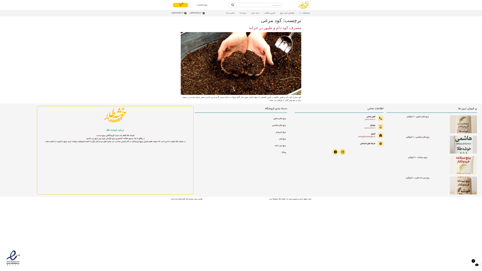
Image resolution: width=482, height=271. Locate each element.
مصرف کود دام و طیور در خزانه (275, 27)
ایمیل (373, 133)
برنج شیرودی (281, 132)
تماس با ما (230, 13)
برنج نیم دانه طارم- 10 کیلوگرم (418, 178)
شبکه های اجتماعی (367, 143)
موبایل (372, 125)
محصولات (306, 13)
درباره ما (243, 13)
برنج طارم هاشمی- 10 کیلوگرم (418, 137)
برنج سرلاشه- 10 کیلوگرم (417, 157)
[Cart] (180, 5)
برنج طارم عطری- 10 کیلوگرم (418, 116)
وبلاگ (283, 152)
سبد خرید (255, 13)
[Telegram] (335, 152)
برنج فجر (282, 139)
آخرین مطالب (269, 13)
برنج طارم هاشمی (279, 125)
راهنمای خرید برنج (287, 13)
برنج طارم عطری (279, 118)
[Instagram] (343, 152)
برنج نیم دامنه (280, 145)
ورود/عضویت (202, 5)
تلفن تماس (370, 116)
